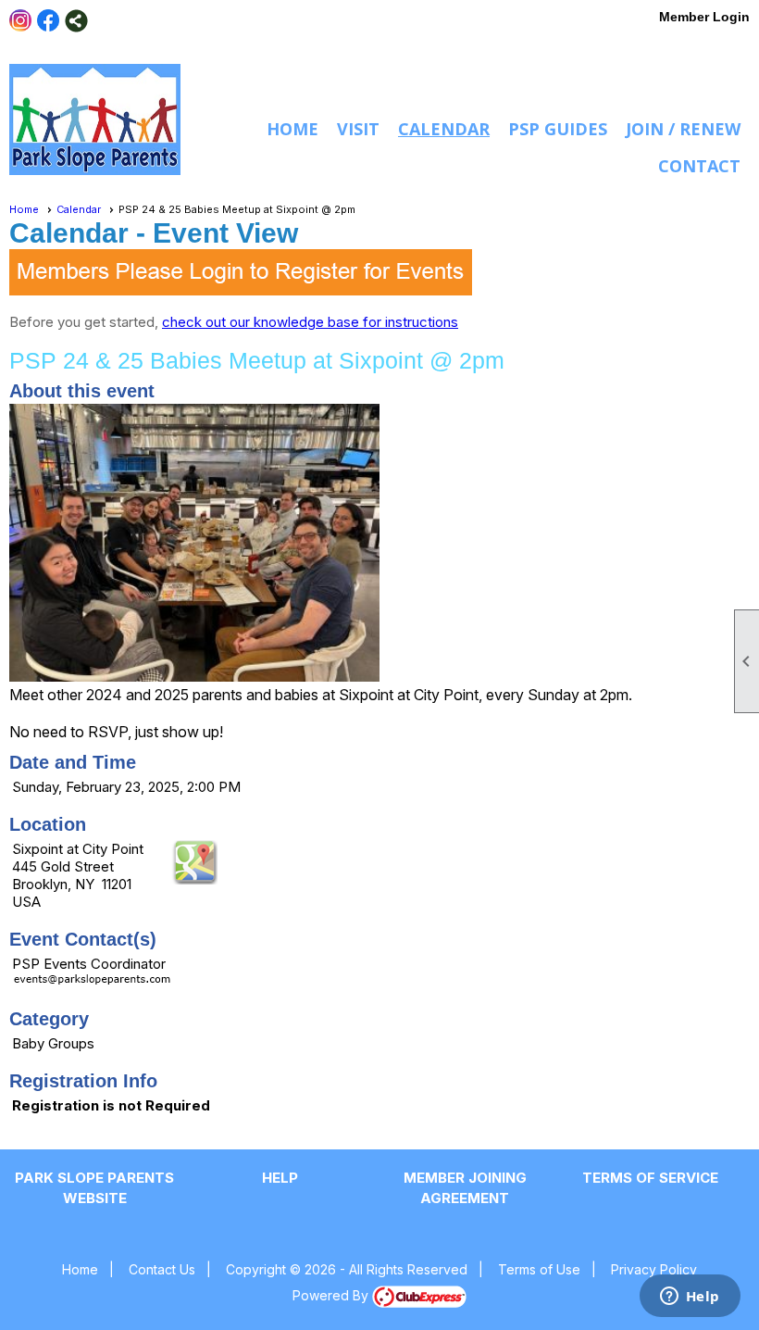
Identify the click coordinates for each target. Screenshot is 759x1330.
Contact (699, 166)
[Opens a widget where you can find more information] (689, 1297)
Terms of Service (650, 1177)
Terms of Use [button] (539, 1269)
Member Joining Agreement (465, 1188)
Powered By (332, 1295)
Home (292, 129)
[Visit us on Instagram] (20, 20)
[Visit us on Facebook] (48, 20)
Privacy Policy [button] (654, 1269)
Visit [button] (358, 129)
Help (280, 1177)
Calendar (444, 129)
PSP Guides (557, 129)
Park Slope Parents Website (94, 1188)
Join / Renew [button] (683, 129)
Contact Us (162, 1269)
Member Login (704, 16)
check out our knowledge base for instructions (310, 322)
